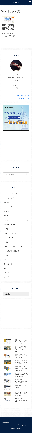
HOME (8, 425)
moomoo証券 (22, 98)
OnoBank (16, 2)
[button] (27, 174)
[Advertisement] (16, 144)
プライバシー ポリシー (23, 425)
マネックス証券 (22, 96)
